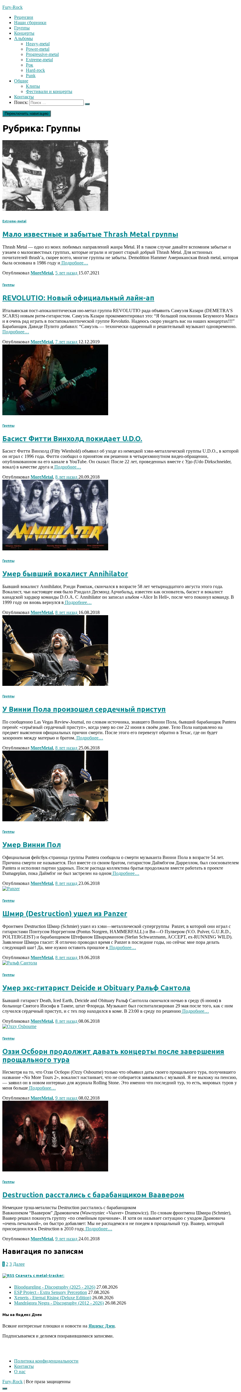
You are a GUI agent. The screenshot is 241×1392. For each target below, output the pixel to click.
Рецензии (23, 17)
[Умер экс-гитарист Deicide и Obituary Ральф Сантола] (19, 962)
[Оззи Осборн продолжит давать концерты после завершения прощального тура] (19, 1026)
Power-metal (37, 49)
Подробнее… (74, 262)
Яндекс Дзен (101, 1325)
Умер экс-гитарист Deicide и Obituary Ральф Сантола (96, 988)
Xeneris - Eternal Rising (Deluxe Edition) (52, 1297)
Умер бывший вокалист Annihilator (65, 574)
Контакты (24, 96)
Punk (31, 75)
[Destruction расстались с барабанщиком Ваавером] (55, 1169)
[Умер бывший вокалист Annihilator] (55, 548)
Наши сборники (30, 22)
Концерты (24, 33)
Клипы (33, 86)
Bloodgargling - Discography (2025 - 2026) (54, 1287)
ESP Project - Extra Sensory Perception (50, 1292)
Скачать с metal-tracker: (39, 1275)
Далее (19, 1264)
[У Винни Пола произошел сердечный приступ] (55, 684)
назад (66, 272)
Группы (22, 27)
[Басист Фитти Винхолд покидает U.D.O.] (55, 413)
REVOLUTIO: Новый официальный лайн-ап (78, 298)
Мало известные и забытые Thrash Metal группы (90, 234)
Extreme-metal (39, 59)
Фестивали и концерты (49, 91)
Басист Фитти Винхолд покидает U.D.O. (72, 439)
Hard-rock (35, 70)
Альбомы (23, 38)
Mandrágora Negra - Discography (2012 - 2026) (59, 1302)
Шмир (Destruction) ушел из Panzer (64, 914)
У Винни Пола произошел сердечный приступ (84, 709)
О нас (20, 1371)
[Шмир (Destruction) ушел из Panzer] (11, 888)
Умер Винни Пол (31, 845)
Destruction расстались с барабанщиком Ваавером (93, 1195)
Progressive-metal (42, 54)
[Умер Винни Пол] (55, 819)
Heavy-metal (38, 43)
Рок (29, 64)
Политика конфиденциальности (46, 1360)
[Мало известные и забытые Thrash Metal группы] (55, 209)
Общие (21, 80)
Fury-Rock (12, 1381)
